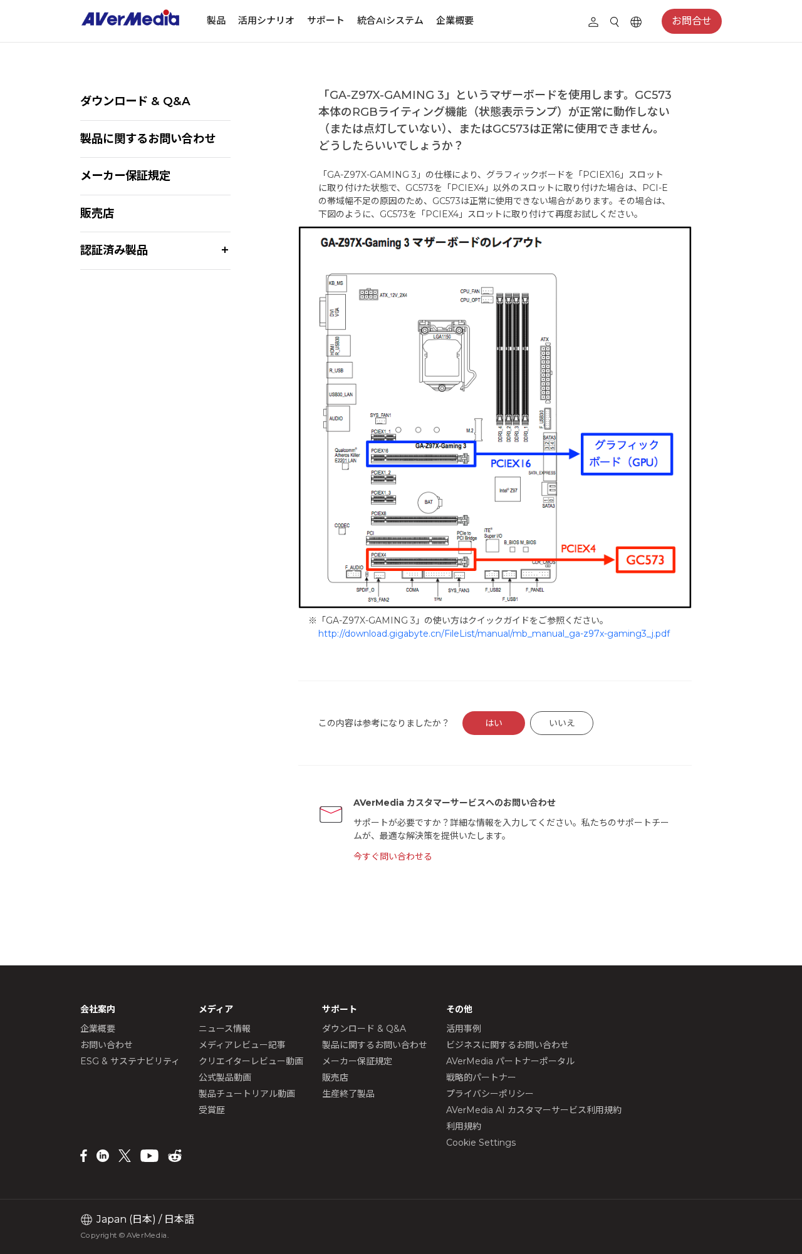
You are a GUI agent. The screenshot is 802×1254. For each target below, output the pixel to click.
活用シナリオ (266, 20)
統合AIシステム (390, 20)
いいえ (562, 723)
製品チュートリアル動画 (247, 1093)
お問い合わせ (106, 1045)
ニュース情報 (225, 1028)
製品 (216, 20)
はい (494, 723)
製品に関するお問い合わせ (148, 138)
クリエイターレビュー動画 (251, 1061)
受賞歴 (212, 1110)
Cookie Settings (481, 1142)
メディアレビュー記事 (242, 1045)
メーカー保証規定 (125, 175)
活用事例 (463, 1028)
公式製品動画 (225, 1077)
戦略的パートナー (481, 1077)
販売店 (97, 213)
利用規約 (463, 1126)
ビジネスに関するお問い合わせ (507, 1045)
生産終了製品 (348, 1093)
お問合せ (692, 21)
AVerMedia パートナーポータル (510, 1061)
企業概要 (455, 20)
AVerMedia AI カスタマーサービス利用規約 (534, 1110)
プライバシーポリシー (490, 1093)
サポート (326, 20)
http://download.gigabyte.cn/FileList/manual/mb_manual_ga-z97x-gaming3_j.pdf (494, 633)
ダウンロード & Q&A (135, 101)
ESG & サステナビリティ (130, 1061)
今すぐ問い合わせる (392, 856)
